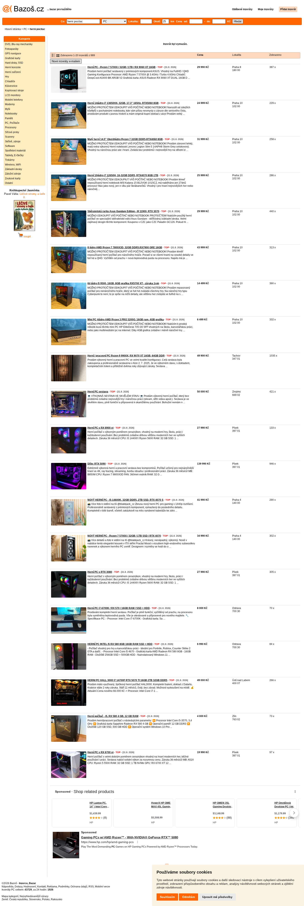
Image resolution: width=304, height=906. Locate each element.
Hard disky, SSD (14, 62)
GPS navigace (13, 53)
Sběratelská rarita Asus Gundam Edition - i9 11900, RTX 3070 (123, 211)
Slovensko (35, 899)
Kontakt (41, 886)
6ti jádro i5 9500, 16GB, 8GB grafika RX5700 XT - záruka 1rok (123, 283)
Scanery (9, 136)
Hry (7, 76)
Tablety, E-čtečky (14, 155)
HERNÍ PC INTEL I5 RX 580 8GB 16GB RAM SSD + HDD (119, 644)
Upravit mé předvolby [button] (217, 897)
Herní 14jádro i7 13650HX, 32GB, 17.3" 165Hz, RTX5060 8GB (123, 103)
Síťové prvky (12, 132)
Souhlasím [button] (167, 897)
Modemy (10, 104)
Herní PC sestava (97, 391)
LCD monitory (12, 95)
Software (10, 146)
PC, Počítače (12, 122)
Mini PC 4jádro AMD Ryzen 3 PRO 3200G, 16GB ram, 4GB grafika (125, 319)
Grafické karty (12, 58)
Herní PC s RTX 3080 (99, 572)
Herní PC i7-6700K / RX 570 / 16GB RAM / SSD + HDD (118, 608)
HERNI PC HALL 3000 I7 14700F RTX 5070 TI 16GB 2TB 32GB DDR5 (127, 680)
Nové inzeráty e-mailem (66, 61)
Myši (7, 109)
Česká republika (18, 899)
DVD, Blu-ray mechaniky (18, 44)
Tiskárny (9, 159)
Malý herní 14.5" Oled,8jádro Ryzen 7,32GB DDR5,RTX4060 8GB (125, 139)
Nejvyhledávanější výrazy (34, 896)
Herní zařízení (13, 72)
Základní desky (13, 169)
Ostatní (9, 183)
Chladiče (10, 81)
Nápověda (7, 886)
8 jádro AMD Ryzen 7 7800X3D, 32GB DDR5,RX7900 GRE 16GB (124, 247)
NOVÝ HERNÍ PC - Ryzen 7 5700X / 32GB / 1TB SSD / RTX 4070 (124, 535)
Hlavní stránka (13, 29)
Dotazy (18, 886)
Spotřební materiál (15, 150)
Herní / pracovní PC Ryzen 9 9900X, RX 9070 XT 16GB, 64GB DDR (126, 355)
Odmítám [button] (188, 897)
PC (25, 29)
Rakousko (56, 899)
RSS (91, 886)
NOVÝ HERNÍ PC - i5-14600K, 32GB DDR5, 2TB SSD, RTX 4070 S (125, 499)
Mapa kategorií (10, 896)
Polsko (46, 899)
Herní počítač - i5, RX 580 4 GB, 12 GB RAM (112, 716)
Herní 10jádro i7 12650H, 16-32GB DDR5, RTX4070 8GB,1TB (122, 175)
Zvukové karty (12, 178)
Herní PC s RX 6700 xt (100, 752)
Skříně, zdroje (12, 141)
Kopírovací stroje (14, 90)
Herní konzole (13, 67)
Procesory (10, 127)
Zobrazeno (275, 55)
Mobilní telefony (14, 99)
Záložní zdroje (13, 173)
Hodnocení (30, 886)
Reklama (52, 886)
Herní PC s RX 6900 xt (100, 427)
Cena (200, 55)
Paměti (9, 118)
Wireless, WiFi (13, 164)
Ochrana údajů (79, 886)
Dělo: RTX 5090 (96, 463)
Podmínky (63, 886)
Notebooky (11, 113)
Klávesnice (11, 85)
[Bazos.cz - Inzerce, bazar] (23, 11)
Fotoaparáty (11, 49)
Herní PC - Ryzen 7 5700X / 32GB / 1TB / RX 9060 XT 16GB (121, 67)
